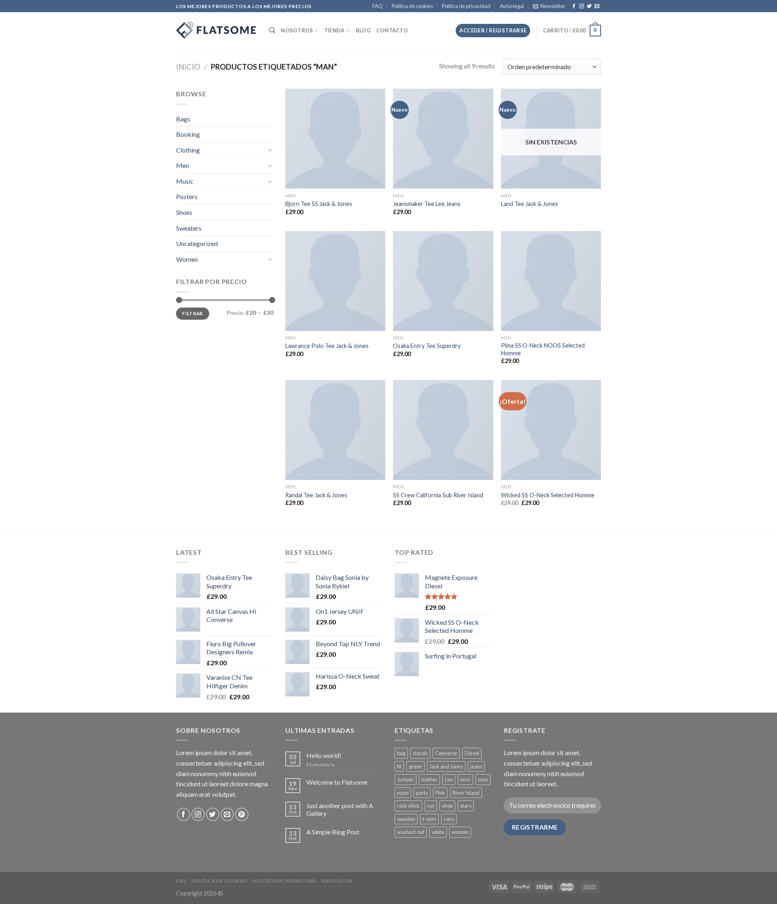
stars (465, 805)
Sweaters (189, 228)
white (438, 832)
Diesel (472, 753)
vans (449, 819)
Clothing (188, 150)
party (422, 792)
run (431, 805)
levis (465, 779)
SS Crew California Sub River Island (438, 495)
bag (401, 753)
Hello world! (323, 755)
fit (399, 766)
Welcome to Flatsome (336, 782)
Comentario (320, 764)
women (460, 832)
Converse (446, 753)
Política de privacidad (466, 6)
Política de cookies (412, 6)
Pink (440, 792)
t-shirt (429, 819)
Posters (186, 196)
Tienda (334, 30)
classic (420, 753)
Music (184, 181)
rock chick (408, 805)
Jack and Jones (446, 766)
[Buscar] (272, 30)
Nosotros (297, 30)
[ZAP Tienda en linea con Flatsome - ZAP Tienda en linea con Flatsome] (216, 30)
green (415, 766)
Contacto (392, 30)
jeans (476, 766)
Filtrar (192, 313)
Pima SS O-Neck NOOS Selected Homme (543, 349)
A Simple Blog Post (332, 832)
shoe (447, 805)
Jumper (405, 779)
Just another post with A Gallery (339, 809)
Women (187, 259)
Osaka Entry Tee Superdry (427, 345)
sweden (406, 819)
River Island (466, 792)
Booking (188, 134)
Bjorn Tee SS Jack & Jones (318, 203)
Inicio (188, 66)
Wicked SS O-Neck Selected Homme (547, 495)
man (483, 779)
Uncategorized (197, 243)
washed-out (411, 832)
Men (182, 165)
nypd (403, 792)
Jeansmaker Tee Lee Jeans (427, 203)
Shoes (184, 212)
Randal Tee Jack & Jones (316, 495)
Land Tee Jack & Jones (529, 203)
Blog (363, 30)
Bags (183, 119)
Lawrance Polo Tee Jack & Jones (327, 345)
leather (429, 779)
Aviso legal (512, 6)
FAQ (377, 6)
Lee (449, 779)
